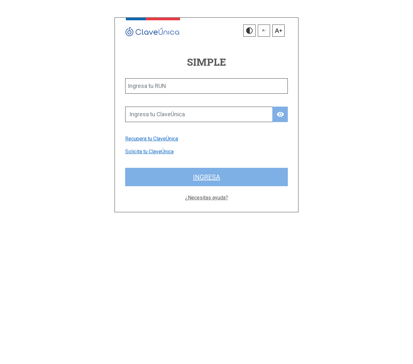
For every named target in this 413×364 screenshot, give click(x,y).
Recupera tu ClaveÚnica (151, 139)
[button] (249, 30)
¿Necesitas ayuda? (206, 198)
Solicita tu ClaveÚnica (149, 151)
